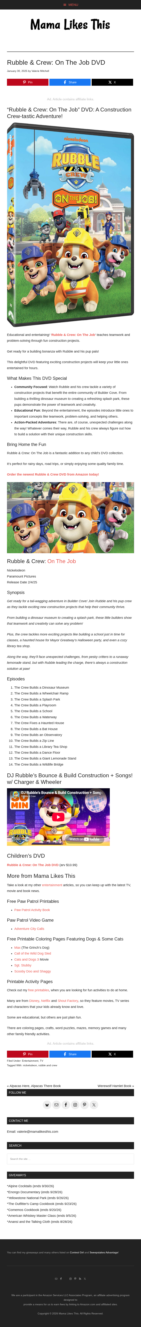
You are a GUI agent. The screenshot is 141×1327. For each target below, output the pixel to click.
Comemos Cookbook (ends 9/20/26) (34, 1210)
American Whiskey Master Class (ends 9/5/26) (42, 1216)
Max (17, 947)
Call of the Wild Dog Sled (32, 953)
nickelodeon (30, 1065)
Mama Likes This (70, 25)
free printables (38, 990)
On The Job (61, 561)
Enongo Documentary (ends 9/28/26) (35, 1192)
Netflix (45, 1001)
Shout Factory (68, 1001)
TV (41, 1060)
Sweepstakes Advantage (104, 1252)
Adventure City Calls (29, 929)
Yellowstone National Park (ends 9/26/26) (38, 1198)
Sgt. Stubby (22, 965)
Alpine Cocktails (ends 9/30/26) (31, 1186)
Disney (34, 1001)
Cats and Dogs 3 (26, 959)
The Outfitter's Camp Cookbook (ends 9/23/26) (42, 1204)
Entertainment (30, 1060)
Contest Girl (77, 1252)
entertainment (52, 885)
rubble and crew (47, 1065)
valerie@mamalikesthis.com (37, 1131)
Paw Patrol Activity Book (32, 910)
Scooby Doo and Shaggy (32, 971)
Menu (73, 5)
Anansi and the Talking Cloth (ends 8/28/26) (40, 1222)
